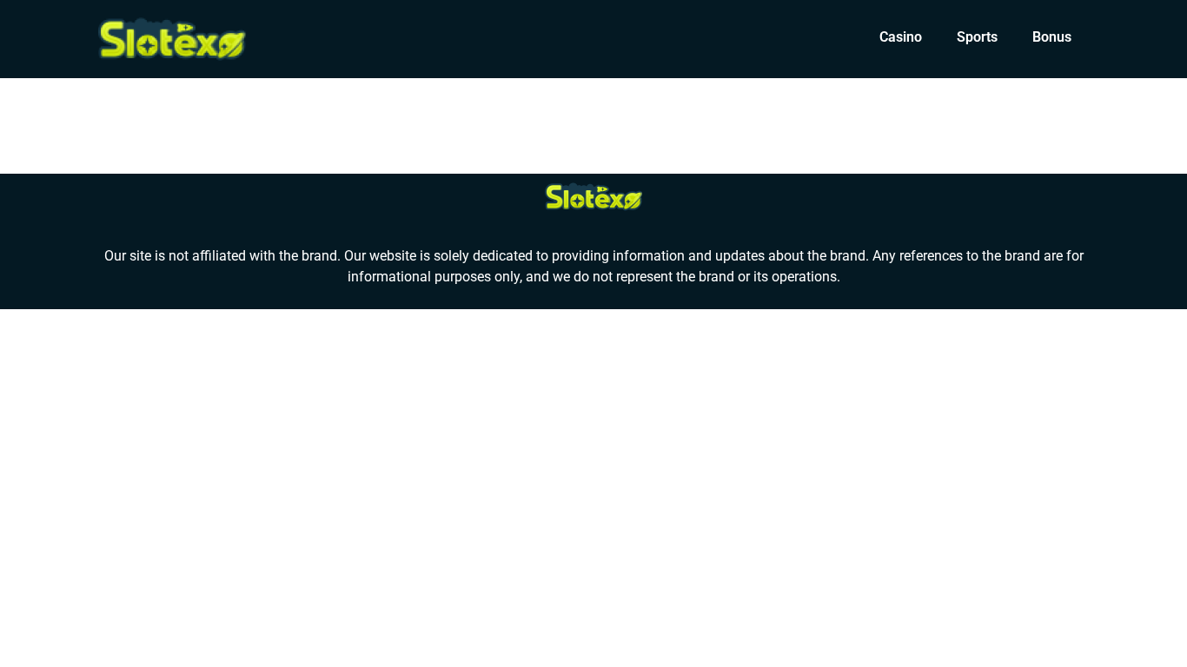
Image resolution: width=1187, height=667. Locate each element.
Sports (977, 37)
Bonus (1051, 37)
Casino (900, 37)
